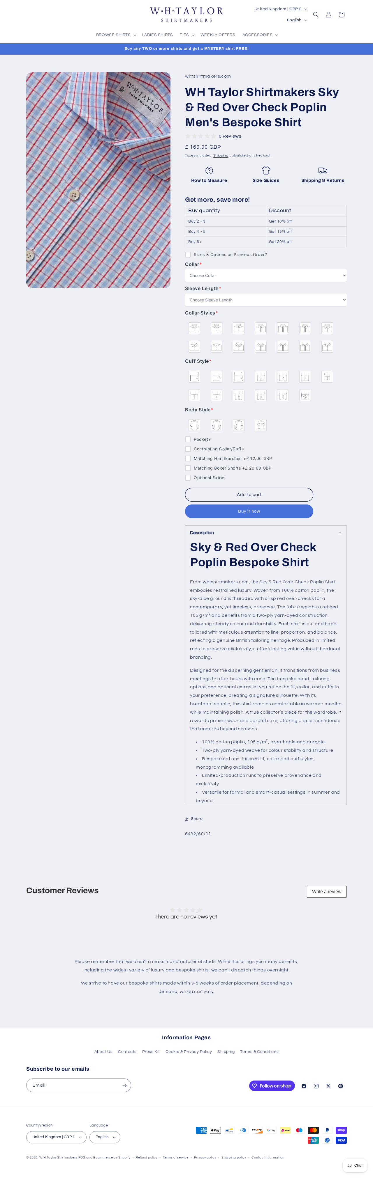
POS (81, 1157)
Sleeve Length (203, 288)
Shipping (220, 155)
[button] (116, 35)
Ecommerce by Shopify (111, 1157)
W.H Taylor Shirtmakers (58, 1157)
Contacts (127, 1052)
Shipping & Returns (322, 180)
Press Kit (151, 1052)
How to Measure (209, 180)
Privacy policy (205, 1157)
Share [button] (197, 819)
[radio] (194, 328)
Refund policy (146, 1157)
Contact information (267, 1157)
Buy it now (249, 511)
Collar (197, 264)
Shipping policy (233, 1157)
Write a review (327, 891)
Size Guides (266, 180)
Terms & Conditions (259, 1052)
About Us (103, 1052)
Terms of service (176, 1157)
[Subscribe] (124, 1085)
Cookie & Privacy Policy (189, 1052)
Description (202, 532)
